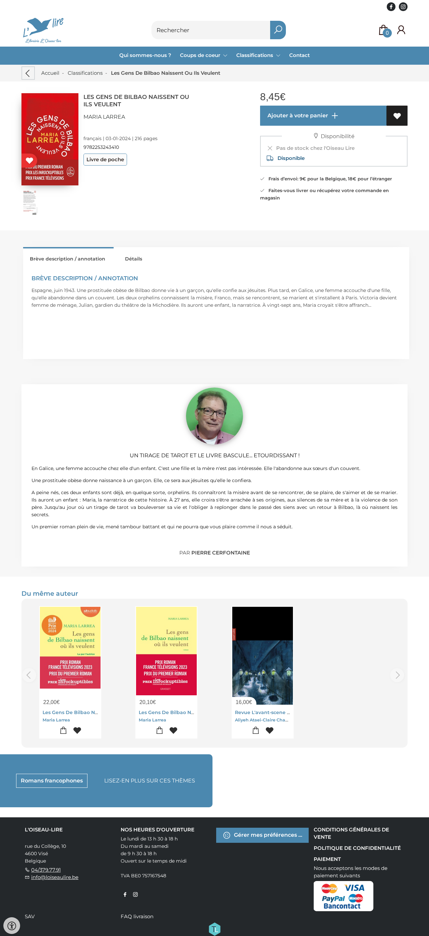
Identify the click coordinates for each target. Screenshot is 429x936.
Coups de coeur (201, 55)
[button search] (278, 30)
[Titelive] (214, 928)
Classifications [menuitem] (255, 55)
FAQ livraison (137, 916)
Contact (299, 55)
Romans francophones (52, 780)
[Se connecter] (401, 30)
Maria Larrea (104, 117)
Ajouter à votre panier (297, 115)
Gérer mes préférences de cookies (271, 834)
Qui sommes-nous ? (145, 55)
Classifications (85, 73)
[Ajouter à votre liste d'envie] (397, 116)
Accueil (50, 73)
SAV (30, 916)
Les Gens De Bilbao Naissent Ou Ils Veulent (95, 712)
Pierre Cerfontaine (220, 552)
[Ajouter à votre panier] (63, 730)
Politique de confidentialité (357, 848)
